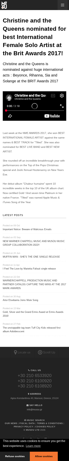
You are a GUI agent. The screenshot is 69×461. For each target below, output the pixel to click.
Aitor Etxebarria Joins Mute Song (20, 300)
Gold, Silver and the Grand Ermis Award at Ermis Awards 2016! (33, 314)
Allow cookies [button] (44, 456)
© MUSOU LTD (34, 430)
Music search (35, 420)
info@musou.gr (34, 409)
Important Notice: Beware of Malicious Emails (27, 229)
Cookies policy (45, 427)
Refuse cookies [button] (15, 456)
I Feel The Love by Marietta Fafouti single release (29, 268)
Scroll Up (48, 352)
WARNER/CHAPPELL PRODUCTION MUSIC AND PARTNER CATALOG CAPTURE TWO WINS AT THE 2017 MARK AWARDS (34, 284)
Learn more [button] (33, 445)
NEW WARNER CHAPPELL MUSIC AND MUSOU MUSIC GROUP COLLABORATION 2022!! (34, 243)
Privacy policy (23, 427)
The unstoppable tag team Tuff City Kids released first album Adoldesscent (32, 329)
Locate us (23, 352)
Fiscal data (27, 423)
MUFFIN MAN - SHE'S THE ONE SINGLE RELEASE (31, 256)
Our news (11, 423)
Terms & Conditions (50, 423)
